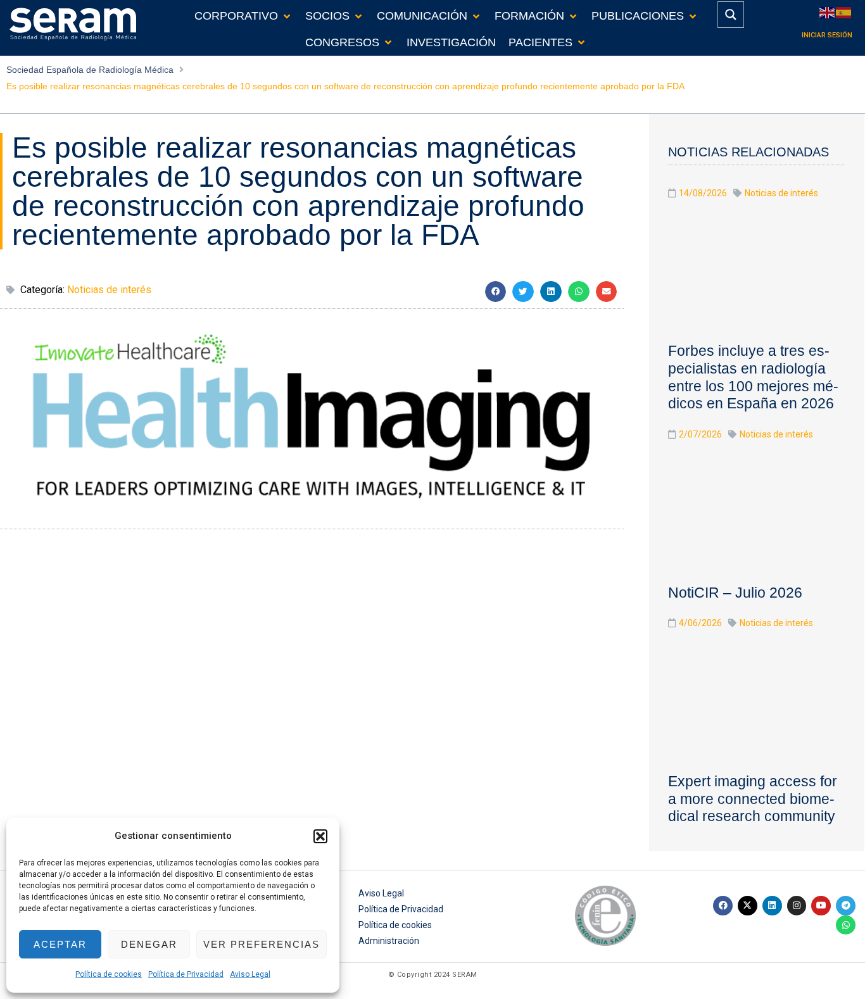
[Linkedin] (772, 905)
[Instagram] (797, 905)
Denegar (149, 944)
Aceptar (60, 944)
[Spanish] (844, 12)
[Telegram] (846, 905)
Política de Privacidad (186, 974)
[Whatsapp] (846, 925)
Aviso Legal (250, 974)
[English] (827, 12)
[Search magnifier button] (730, 14)
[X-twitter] (747, 905)
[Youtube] (821, 905)
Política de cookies (108, 974)
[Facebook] (723, 905)
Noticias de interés (109, 290)
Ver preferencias (261, 944)
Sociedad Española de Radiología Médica (90, 70)
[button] (320, 836)
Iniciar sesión (827, 35)
